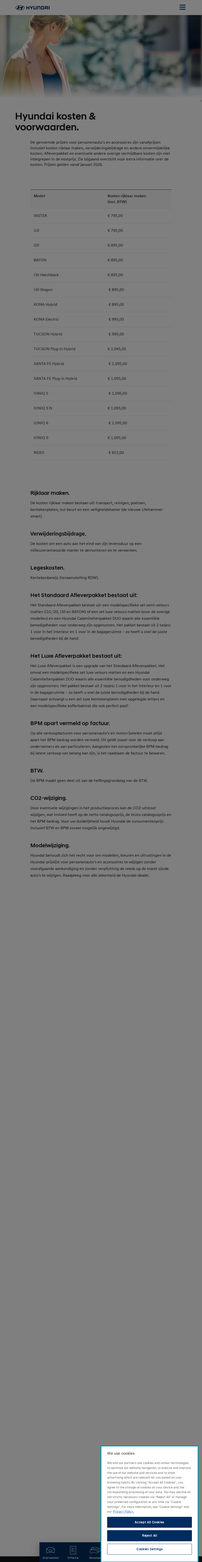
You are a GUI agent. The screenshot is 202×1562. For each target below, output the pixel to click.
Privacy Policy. (123, 1512)
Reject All (149, 1536)
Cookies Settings (149, 1549)
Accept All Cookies (149, 1522)
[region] (149, 1504)
